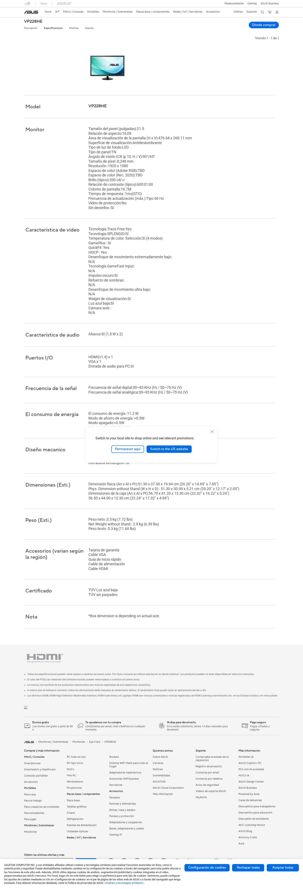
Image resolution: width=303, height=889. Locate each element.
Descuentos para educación (255, 812)
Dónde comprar (264, 25)
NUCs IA (243, 775)
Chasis (71, 813)
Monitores (30, 831)
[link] (31, 12)
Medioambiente (234, 3)
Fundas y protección (121, 816)
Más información (163, 794)
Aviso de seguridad (207, 785)
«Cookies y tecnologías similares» (124, 882)
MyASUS (201, 797)
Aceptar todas (282, 867)
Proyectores (74, 788)
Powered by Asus (249, 794)
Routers (114, 757)
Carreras (158, 763)
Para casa (30, 794)
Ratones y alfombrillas (122, 803)
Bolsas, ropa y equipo (122, 810)
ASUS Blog (245, 831)
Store (48, 11)
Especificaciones (53, 28)
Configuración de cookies (207, 867)
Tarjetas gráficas (77, 806)
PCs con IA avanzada (251, 769)
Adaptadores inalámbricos (125, 772)
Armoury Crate (247, 837)
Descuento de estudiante (253, 818)
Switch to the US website (169, 449)
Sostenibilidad (161, 775)
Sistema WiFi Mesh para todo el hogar (128, 764)
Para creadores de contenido (41, 807)
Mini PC (71, 775)
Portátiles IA (246, 757)
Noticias (158, 769)
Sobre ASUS (160, 757)
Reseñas (73, 28)
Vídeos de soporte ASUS (211, 791)
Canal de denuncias (250, 800)
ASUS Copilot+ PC (250, 763)
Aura (241, 843)
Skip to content (26, 12)
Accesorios (31, 782)
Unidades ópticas (77, 831)
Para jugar (30, 819)
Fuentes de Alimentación (81, 825)
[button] (252, 3)
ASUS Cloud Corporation (168, 788)
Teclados (114, 797)
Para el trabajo (33, 800)
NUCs (70, 769)
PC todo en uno (76, 757)
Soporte (89, 28)
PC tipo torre (75, 763)
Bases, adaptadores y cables (126, 828)
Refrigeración (75, 819)
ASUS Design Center (251, 781)
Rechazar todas (248, 867)
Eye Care (94, 742)
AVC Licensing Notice (251, 825)
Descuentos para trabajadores (256, 806)
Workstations (75, 781)
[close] (212, 431)
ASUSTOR (159, 781)
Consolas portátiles (36, 775)
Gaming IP (115, 834)
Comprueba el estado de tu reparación (212, 758)
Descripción (30, 28)
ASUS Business (270, 3)
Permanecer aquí (127, 449)
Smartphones (32, 763)
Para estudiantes (34, 813)
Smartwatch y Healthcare (39, 769)
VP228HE (33, 21)
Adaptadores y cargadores (125, 822)
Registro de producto (209, 766)
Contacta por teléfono (209, 778)
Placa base (73, 800)
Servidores (115, 785)
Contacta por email (207, 772)
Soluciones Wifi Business (124, 778)
